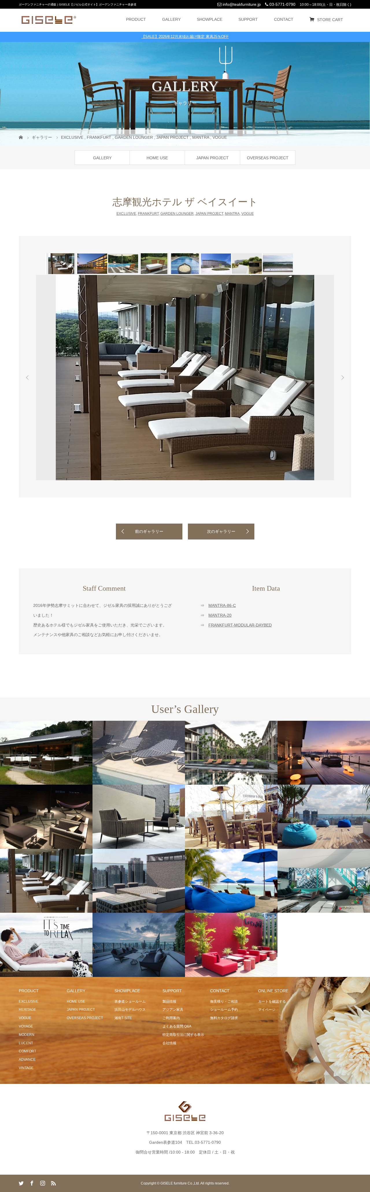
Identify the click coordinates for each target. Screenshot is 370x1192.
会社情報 (169, 1043)
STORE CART (330, 19)
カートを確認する (272, 1001)
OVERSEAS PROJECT (267, 158)
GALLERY (171, 19)
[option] (60, 263)
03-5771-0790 (281, 4)
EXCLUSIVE (126, 214)
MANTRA (232, 214)
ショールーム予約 (224, 1010)
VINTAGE (26, 1068)
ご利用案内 (171, 1018)
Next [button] (342, 377)
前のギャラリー (149, 531)
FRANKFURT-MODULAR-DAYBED (240, 625)
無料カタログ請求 (224, 1018)
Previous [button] (27, 377)
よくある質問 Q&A (176, 1026)
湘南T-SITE (123, 1018)
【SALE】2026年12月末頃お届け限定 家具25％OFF (185, 36)
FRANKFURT (148, 214)
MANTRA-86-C (222, 605)
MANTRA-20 (220, 615)
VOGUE (247, 214)
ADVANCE (27, 1060)
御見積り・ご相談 (224, 1001)
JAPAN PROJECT (212, 158)
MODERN (26, 1035)
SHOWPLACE (209, 19)
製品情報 (169, 1001)
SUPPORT (248, 19)
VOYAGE (26, 1026)
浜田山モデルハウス (130, 1010)
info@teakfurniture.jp (241, 4)
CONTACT (283, 19)
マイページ (266, 1010)
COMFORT (27, 1051)
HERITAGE (27, 1010)
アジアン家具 (172, 1010)
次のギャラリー (221, 531)
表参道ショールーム (130, 1001)
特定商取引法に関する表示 (183, 1035)
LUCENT (26, 1043)
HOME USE (157, 158)
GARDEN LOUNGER (177, 214)
